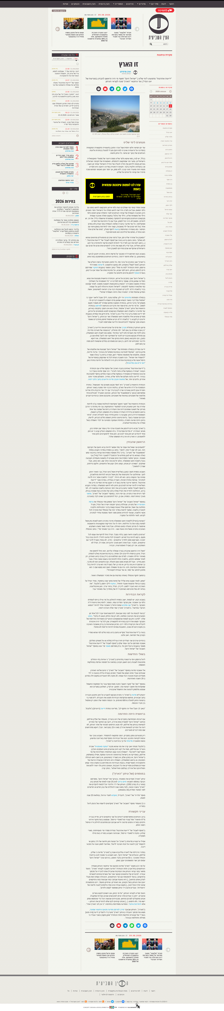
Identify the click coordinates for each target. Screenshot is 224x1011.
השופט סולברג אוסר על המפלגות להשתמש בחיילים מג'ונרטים (66, 221)
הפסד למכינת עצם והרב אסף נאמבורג (64, 148)
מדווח (134, 695)
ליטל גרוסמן (168, 240)
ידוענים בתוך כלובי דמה (98, 379)
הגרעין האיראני (167, 145)
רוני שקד (169, 180)
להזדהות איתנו (135, 904)
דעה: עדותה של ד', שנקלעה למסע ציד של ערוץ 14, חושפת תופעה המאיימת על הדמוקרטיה (66, 73)
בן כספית (169, 184)
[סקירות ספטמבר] (151, 91)
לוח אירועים (135, 991)
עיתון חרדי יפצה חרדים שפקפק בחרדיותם (65, 156)
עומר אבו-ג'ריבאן (166, 162)
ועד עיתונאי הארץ (166, 141)
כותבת (113, 583)
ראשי (171, 4)
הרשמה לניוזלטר (59, 11)
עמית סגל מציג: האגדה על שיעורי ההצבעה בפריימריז (66, 123)
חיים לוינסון (168, 158)
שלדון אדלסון (168, 265)
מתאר (89, 493)
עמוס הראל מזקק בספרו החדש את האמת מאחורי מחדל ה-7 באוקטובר (74, 35)
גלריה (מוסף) (168, 312)
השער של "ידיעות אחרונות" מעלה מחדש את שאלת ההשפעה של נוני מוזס (66, 85)
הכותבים (75, 4)
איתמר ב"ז (75, 225)
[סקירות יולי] (170, 91)
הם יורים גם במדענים (136, 363)
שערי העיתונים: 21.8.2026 (68, 115)
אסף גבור (169, 252)
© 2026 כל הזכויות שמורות (158, 1002)
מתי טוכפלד (168, 317)
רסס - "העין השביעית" (77, 1002)
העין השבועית (89, 4)
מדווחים (128, 297)
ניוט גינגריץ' (168, 261)
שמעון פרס (168, 167)
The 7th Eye (75, 258)
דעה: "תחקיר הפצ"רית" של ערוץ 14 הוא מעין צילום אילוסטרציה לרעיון (65, 95)
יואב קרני (169, 270)
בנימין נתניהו (168, 197)
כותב (90, 616)
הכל (76, 59)
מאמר (108, 646)
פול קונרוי (169, 291)
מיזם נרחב (122, 781)
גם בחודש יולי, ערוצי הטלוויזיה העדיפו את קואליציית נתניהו (67, 241)
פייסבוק (70, 256)
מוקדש (114, 795)
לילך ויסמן (169, 205)
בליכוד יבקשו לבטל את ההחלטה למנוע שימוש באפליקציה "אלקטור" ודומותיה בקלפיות (65, 231)
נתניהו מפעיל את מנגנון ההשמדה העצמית (65, 173)
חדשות (69, 59)
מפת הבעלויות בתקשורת (117, 991)
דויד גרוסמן (168, 154)
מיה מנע (169, 300)
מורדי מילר (70, 182)
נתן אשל (169, 192)
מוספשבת (169, 188)
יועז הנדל (169, 132)
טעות (116, 229)
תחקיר (95, 267)
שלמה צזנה (168, 175)
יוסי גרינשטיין (168, 244)
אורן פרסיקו (125, 72)
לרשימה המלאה (56, 135)
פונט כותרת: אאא (62, 1002)
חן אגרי (76, 245)
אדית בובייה (168, 287)
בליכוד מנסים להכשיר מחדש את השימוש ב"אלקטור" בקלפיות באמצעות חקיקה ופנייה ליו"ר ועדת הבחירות (65, 210)
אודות (65, 4)
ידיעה (103, 708)
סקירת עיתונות (164, 55)
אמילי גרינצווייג (167, 295)
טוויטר (108, 1002)
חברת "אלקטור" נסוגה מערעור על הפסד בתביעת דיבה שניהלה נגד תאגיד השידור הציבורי (121, 36)
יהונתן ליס (169, 257)
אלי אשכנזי (168, 235)
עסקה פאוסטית (101, 746)
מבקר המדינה (167, 218)
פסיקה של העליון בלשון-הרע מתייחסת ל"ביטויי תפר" (63, 164)
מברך (124, 327)
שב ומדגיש (126, 605)
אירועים (130, 4)
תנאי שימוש (144, 1002)
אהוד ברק (169, 227)
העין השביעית (58, 59)
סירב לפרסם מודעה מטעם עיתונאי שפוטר (107, 909)
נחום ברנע (168, 150)
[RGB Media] (113, 1007)
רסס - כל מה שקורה (95, 1002)
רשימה (100, 265)
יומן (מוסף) (168, 248)
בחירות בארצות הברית (165, 304)
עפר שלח (169, 214)
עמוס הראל (168, 210)
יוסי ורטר (169, 201)
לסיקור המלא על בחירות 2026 (61, 249)
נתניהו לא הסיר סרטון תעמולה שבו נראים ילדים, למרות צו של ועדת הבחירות (65, 105)
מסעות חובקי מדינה (117, 379)
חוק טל (170, 222)
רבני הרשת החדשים (66, 180)
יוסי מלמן (70, 176)
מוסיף (136, 273)
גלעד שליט (168, 137)
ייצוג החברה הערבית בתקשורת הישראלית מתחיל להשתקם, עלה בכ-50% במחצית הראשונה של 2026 (97, 37)
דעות (163, 4)
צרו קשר (129, 1002)
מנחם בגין (169, 274)
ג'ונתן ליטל (168, 278)
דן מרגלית (169, 171)
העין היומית (104, 4)
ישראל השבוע (167, 231)
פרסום (98, 306)
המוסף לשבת (167, 308)
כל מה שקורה (67, 55)
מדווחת (130, 741)
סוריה (170, 282)
